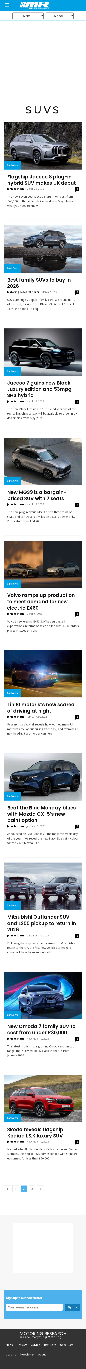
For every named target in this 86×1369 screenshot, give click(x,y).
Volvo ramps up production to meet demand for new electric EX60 (41, 601)
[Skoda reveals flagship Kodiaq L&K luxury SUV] (43, 1098)
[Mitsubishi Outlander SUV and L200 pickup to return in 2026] (43, 886)
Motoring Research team (23, 292)
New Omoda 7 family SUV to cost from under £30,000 (41, 1029)
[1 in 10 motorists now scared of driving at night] (43, 673)
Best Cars (12, 268)
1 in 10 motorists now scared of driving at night (41, 707)
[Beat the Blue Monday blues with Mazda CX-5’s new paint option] (43, 777)
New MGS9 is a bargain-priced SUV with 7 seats (36, 495)
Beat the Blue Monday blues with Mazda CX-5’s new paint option (41, 814)
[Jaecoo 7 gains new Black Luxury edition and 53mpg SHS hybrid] (43, 352)
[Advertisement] (43, 58)
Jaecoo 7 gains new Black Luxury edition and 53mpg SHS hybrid (39, 389)
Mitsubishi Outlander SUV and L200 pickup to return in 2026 (41, 923)
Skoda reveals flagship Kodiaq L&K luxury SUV (35, 1132)
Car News (12, 165)
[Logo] (43, 5)
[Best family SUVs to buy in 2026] (43, 249)
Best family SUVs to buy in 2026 (39, 283)
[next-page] (40, 1189)
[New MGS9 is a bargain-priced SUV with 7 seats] (43, 461)
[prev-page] (7, 1189)
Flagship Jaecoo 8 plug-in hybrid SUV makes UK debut (41, 179)
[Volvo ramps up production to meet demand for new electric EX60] (43, 564)
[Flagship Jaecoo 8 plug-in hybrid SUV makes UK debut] (43, 146)
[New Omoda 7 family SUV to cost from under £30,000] (43, 995)
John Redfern (15, 189)
